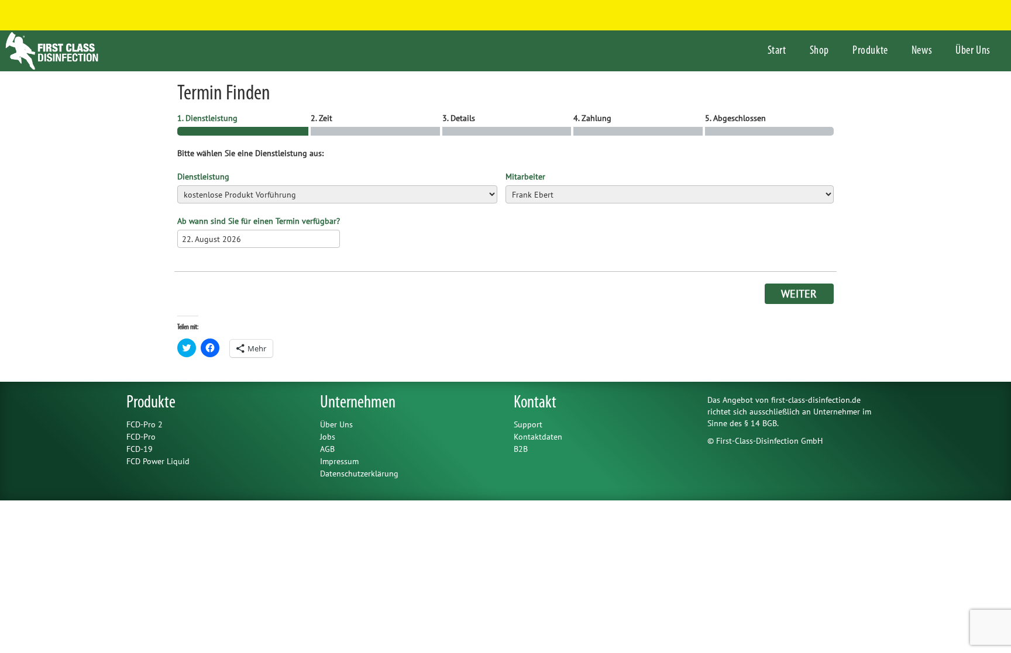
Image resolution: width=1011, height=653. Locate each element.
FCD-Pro (141, 436)
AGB (327, 449)
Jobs (327, 436)
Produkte (870, 51)
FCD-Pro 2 (144, 424)
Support (528, 424)
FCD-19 (139, 449)
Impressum (339, 461)
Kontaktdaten (538, 436)
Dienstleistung (203, 176)
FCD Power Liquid (158, 461)
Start (777, 51)
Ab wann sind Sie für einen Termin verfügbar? (258, 221)
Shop (819, 51)
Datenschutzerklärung (359, 473)
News (922, 51)
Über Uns (973, 51)
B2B (521, 449)
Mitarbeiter (525, 176)
